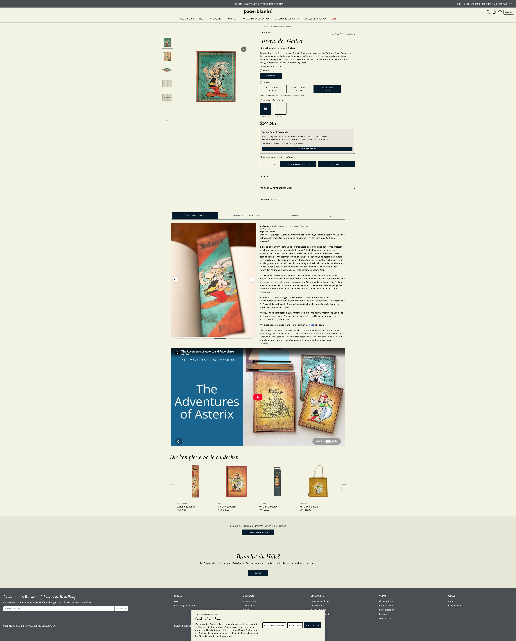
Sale (334, 18)
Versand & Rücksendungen (276, 188)
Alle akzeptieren (312, 625)
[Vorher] (214, 4)
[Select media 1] (167, 42)
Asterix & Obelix (186, 506)
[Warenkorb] (494, 12)
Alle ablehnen (295, 625)
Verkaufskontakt (387, 618)
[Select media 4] (167, 84)
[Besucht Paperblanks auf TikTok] (443, 627)
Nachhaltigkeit (318, 609)
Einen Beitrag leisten (321, 614)
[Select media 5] (167, 97)
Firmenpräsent (386, 601)
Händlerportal (386, 605)
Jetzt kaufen (336, 164)
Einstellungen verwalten (274, 625)
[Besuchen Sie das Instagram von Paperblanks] (386, 627)
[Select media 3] (167, 70)
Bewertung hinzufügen (258, 532)
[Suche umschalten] (488, 12)
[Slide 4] (220, 338)
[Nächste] (302, 4)
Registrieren (121, 609)
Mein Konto (463, 4)
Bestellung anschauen (185, 605)
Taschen (303, 503)
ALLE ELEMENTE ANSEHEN (307, 149)
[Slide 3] (207, 338)
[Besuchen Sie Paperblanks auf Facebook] (358, 627)
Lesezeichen (182, 503)
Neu (201, 18)
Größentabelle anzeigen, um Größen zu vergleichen (282, 95)
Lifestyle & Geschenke (287, 18)
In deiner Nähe (489, 4)
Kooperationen (250, 601)
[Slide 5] (233, 338)
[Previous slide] (175, 279)
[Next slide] (252, 279)
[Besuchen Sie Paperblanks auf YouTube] (414, 627)
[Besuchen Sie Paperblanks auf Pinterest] (499, 627)
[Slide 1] (181, 338)
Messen (383, 614)
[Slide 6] (246, 338)
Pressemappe (317, 605)
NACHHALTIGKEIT (268, 199)
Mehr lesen (264, 344)
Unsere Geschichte (320, 601)
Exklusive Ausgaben (315, 18)
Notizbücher (215, 18)
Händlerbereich (386, 609)
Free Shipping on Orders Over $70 (258, 4)
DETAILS (264, 176)
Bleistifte (263, 503)
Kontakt (502, 4)
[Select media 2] (167, 56)
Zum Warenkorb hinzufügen (298, 164)
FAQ (176, 601)
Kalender (233, 18)
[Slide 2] (194, 338)
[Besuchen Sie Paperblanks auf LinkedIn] (471, 627)
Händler (508, 12)
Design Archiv (249, 605)
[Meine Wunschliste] (500, 12)
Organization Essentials (256, 18)
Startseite (264, 27)
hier (311, 324)
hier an (241, 563)
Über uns (476, 4)
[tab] (195, 215)
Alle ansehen (187, 18)
